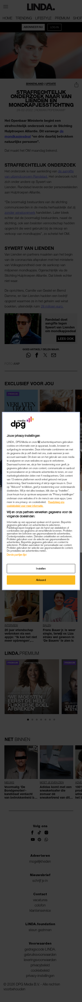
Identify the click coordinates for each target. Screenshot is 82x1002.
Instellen (41, 568)
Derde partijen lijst (16, 554)
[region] (41, 501)
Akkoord (41, 579)
